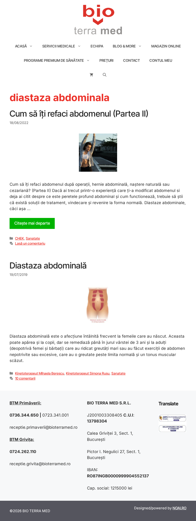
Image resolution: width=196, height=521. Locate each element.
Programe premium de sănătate (54, 60)
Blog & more (124, 46)
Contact (131, 60)
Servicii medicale (58, 46)
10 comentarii (25, 378)
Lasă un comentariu (30, 243)
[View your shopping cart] (91, 75)
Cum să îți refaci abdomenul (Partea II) (79, 113)
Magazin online (166, 46)
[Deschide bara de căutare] (104, 75)
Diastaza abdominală (48, 265)
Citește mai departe (32, 223)
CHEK (19, 238)
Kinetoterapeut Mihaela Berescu (39, 373)
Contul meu (160, 60)
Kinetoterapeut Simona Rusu (87, 373)
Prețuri (106, 60)
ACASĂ (21, 46)
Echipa (97, 46)
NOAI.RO (179, 508)
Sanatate (33, 238)
